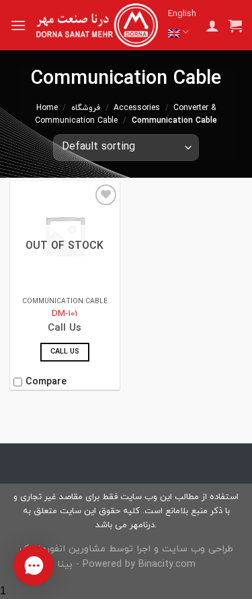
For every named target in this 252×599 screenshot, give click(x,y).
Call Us (64, 352)
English (182, 14)
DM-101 (64, 314)
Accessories (137, 108)
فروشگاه (85, 108)
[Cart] (235, 25)
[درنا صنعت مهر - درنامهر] (97, 25)
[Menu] (18, 25)
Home (47, 108)
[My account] (212, 25)
